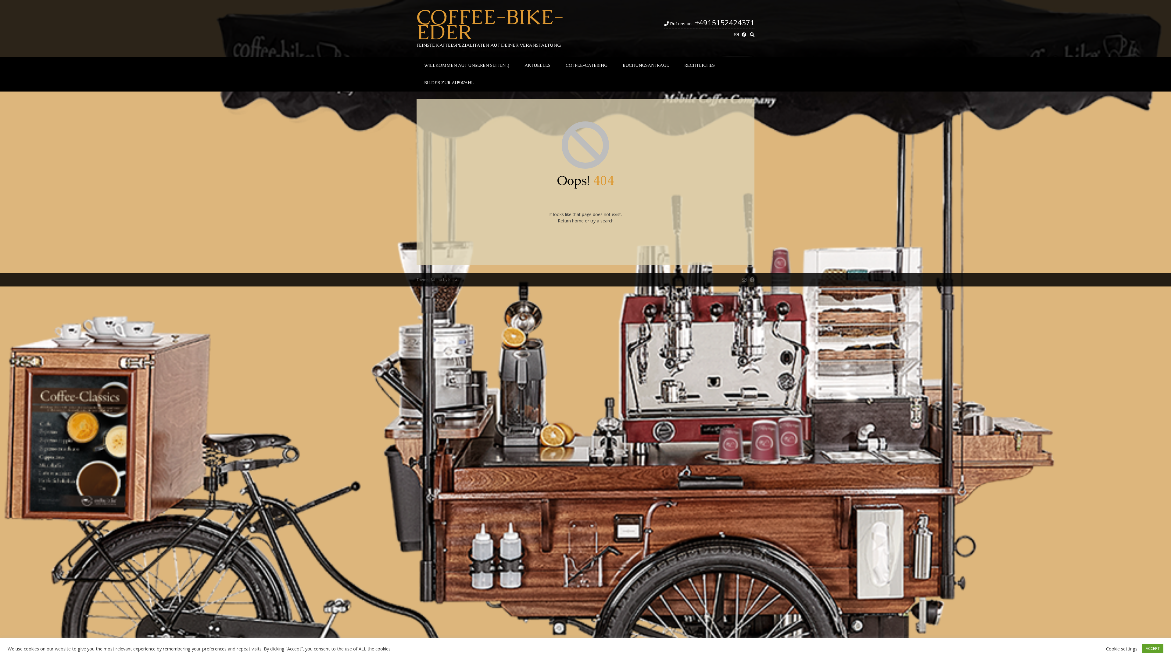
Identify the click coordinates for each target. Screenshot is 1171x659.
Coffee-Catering (586, 65)
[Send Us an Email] (736, 34)
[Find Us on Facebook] (744, 34)
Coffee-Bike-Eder (490, 24)
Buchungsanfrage (646, 65)
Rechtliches (699, 65)
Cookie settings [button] (1121, 648)
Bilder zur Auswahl (449, 82)
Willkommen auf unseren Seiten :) (466, 65)
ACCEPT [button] (1153, 648)
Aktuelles (537, 65)
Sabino (436, 279)
